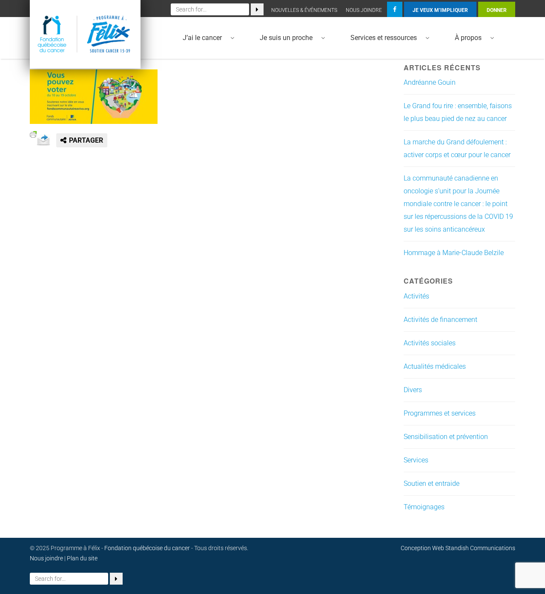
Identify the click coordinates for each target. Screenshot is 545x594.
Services (416, 460)
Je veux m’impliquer (440, 10)
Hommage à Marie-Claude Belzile (454, 253)
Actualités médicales (435, 366)
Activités (416, 296)
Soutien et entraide (431, 483)
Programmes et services (440, 413)
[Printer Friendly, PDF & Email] (33, 133)
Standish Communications (480, 548)
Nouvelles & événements (304, 10)
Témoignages (424, 507)
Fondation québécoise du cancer (147, 548)
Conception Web (422, 548)
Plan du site (82, 558)
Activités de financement (440, 320)
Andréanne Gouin (430, 82)
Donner (497, 10)
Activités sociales (430, 343)
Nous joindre (364, 10)
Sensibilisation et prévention (446, 437)
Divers (413, 390)
